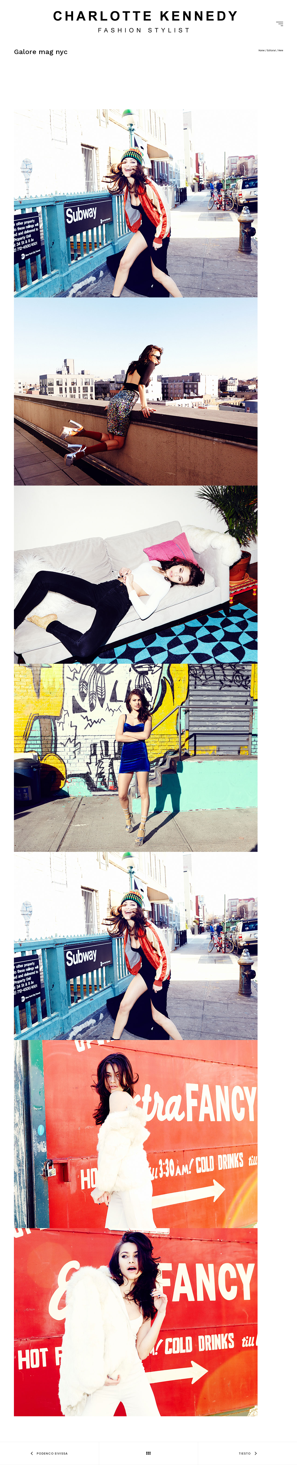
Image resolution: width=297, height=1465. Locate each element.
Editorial (271, 50)
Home (261, 50)
